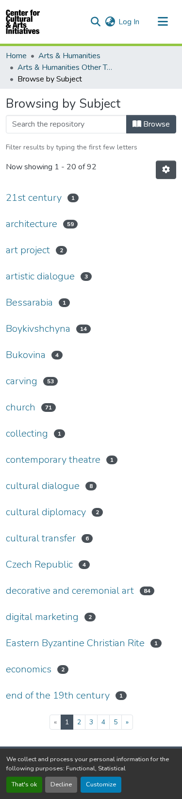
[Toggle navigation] (162, 22)
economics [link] (28, 669)
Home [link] (16, 55)
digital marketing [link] (42, 616)
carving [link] (21, 381)
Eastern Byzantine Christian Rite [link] (75, 643)
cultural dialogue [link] (43, 485)
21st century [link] (34, 197)
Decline (61, 784)
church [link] (20, 407)
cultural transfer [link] (41, 538)
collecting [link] (27, 433)
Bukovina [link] (26, 354)
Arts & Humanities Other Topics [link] (66, 67)
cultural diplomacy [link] (46, 512)
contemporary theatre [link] (53, 459)
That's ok (24, 784)
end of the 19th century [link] (58, 695)
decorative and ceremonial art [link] (70, 590)
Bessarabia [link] (29, 302)
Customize (101, 784)
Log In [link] (128, 21)
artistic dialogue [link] (40, 276)
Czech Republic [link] (39, 564)
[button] (23, 22)
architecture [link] (31, 223)
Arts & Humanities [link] (69, 55)
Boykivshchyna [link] (38, 328)
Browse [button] (155, 124)
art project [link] (28, 250)
